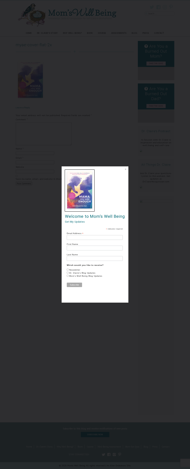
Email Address (75, 233)
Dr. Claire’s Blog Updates (82, 273)
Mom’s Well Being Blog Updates (85, 276)
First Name (72, 244)
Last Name (72, 254)
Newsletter (74, 270)
